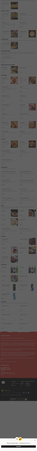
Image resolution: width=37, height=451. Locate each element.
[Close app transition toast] (35, 440)
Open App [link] (18, 446)
